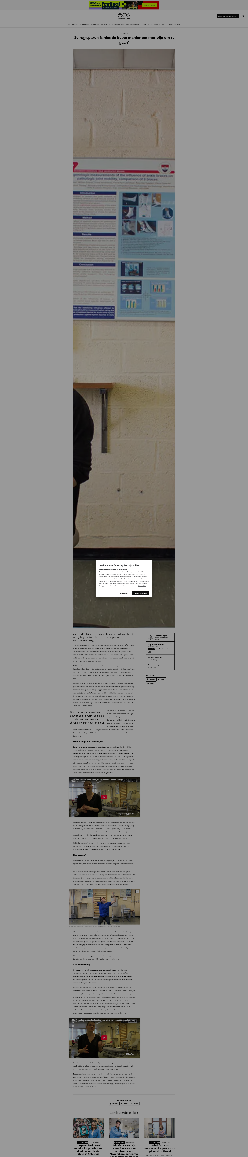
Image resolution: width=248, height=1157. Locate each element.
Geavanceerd (124, 593)
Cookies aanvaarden (140, 593)
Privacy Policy (142, 586)
